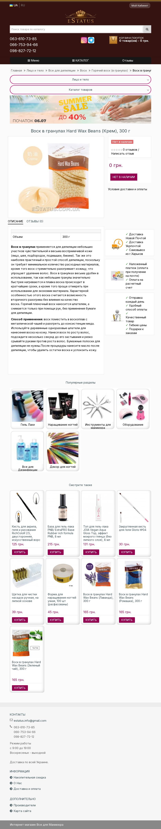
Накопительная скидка (30, 777)
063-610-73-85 (23, 39)
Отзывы (127, 60)
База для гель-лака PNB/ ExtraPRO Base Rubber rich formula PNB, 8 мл (61, 531)
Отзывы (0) (35, 221)
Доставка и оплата (27, 789)
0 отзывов (130, 149)
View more (80, 109)
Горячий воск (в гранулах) (109, 70)
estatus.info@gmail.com (30, 720)
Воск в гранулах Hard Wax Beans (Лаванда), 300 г (98, 598)
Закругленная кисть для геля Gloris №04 (132, 528)
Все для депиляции (61, 70)
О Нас (18, 783)
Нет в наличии (124, 177)
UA (15, 5)
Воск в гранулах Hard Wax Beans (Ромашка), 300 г (133, 598)
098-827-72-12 (23, 51)
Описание (15, 221)
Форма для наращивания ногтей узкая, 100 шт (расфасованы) (62, 599)
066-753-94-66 (24, 45)
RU (23, 5)
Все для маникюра (80, 16)
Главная (16, 70)
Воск (83, 70)
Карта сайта (22, 811)
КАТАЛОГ (82, 60)
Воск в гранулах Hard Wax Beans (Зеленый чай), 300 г (26, 665)
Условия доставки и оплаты (127, 189)
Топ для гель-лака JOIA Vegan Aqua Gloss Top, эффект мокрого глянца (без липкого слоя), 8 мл (97, 533)
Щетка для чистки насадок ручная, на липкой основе (25, 598)
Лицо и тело (35, 70)
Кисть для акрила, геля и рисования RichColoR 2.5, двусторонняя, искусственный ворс (26, 533)
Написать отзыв (122, 153)
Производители (25, 805)
